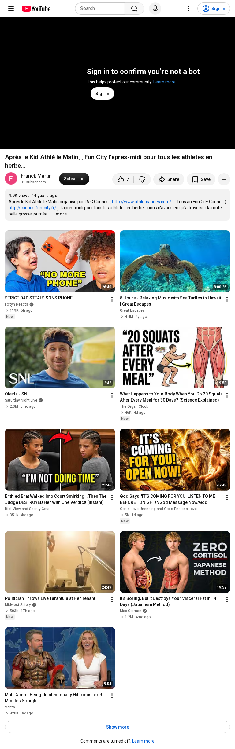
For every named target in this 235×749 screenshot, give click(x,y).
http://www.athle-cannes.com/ (141, 201)
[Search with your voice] (155, 8)
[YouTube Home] (36, 8)
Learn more (164, 81)
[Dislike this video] (142, 179)
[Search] (134, 8)
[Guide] (11, 8)
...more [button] (59, 213)
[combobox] (101, 8)
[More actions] (224, 179)
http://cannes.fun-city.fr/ (32, 207)
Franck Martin (36, 176)
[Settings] (188, 8)
